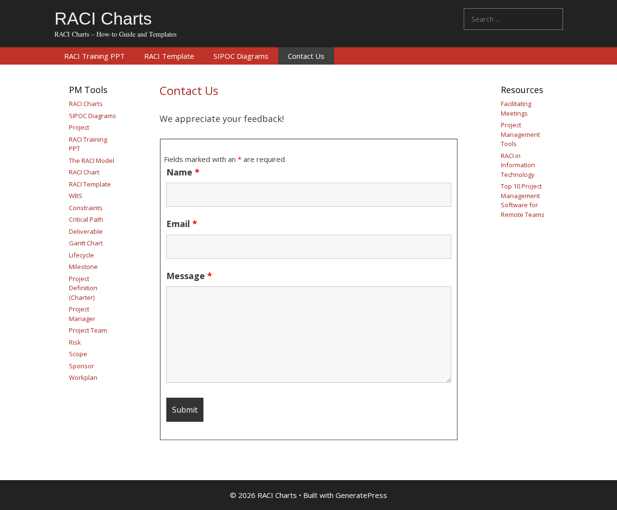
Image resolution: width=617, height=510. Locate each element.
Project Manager (82, 314)
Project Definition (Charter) (83, 288)
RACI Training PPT (94, 56)
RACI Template (169, 56)
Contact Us (306, 56)
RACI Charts (103, 18)
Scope (78, 353)
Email (181, 223)
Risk (75, 342)
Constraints (86, 207)
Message (189, 276)
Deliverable (86, 231)
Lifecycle (81, 255)
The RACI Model (91, 160)
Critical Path (86, 219)
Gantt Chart (86, 243)
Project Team (88, 330)
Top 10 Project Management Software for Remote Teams (523, 200)
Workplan (83, 377)
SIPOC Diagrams (241, 56)
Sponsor (81, 366)
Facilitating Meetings (516, 108)
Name (183, 172)
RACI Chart (84, 172)
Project (79, 127)
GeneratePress (361, 495)
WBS (75, 195)
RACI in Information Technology (518, 165)
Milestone (83, 266)
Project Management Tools (520, 134)
